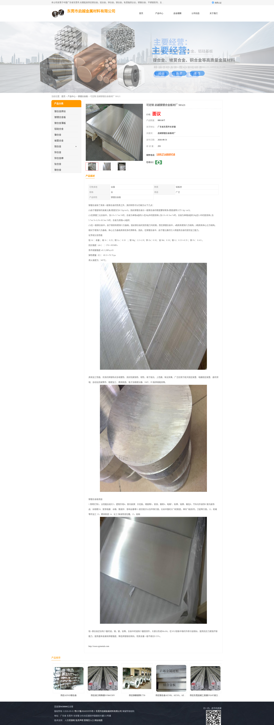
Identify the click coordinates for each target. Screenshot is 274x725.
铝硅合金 (59, 129)
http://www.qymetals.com (98, 646)
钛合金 (57, 164)
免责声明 (79, 720)
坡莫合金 (59, 140)
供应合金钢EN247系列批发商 (205, 695)
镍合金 (57, 135)
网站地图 (98, 720)
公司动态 (196, 13)
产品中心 (159, 13)
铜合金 (57, 146)
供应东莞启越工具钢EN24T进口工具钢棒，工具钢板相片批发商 (183, 695)
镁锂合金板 (83, 96)
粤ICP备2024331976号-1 (84, 711)
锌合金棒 (59, 158)
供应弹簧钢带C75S (103, 695)
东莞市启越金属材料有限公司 (109, 711)
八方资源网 (70, 720)
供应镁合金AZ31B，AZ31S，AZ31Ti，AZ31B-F (142, 695)
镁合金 (57, 170)
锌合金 (57, 152)
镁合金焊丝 (60, 111)
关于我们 (214, 13)
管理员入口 (89, 720)
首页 (141, 13)
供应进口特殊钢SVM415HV (69, 695)
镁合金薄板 (60, 123)
